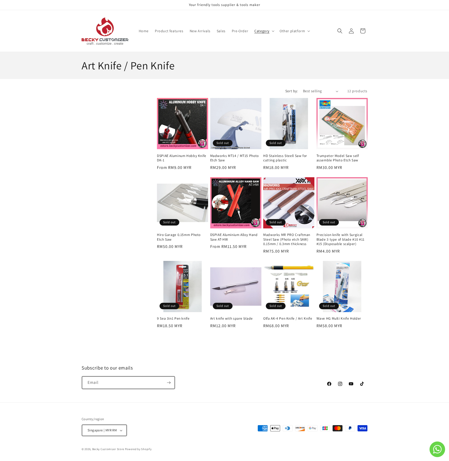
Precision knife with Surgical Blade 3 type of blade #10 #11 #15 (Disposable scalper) (340, 239)
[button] (263, 30)
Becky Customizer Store (108, 449)
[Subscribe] (168, 382)
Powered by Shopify (138, 449)
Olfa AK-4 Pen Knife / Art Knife (287, 318)
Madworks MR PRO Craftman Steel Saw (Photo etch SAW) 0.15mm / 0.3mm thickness (286, 239)
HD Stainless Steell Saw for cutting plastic (285, 158)
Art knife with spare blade (231, 318)
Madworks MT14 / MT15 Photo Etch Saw (234, 158)
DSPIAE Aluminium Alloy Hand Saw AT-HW (234, 237)
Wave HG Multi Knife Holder (338, 318)
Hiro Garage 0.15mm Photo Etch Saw (179, 237)
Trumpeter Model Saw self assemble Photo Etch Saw (337, 158)
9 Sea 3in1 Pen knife (173, 318)
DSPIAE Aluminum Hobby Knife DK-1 (181, 158)
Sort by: (291, 91)
